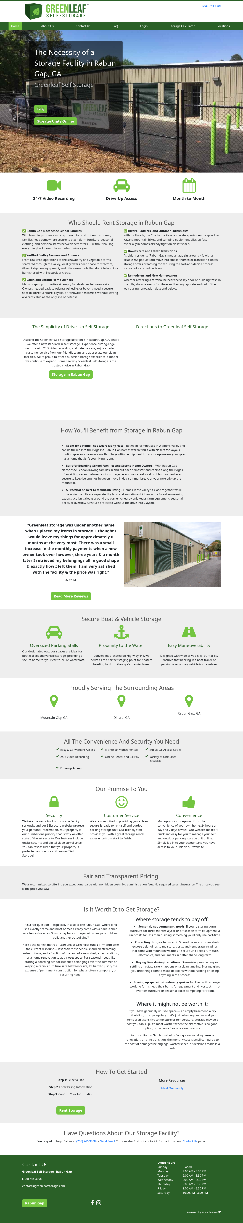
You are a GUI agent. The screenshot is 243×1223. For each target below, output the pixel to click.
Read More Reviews (71, 596)
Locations (223, 26)
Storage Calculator (182, 26)
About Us (47, 26)
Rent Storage (70, 1110)
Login (144, 26)
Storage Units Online (55, 121)
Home (15, 26)
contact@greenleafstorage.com (43, 1186)
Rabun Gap (34, 1203)
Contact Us (83, 26)
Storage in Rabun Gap (71, 374)
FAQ (115, 26)
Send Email (107, 1141)
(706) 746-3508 (211, 6)
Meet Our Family (172, 1088)
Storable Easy (210, 1212)
